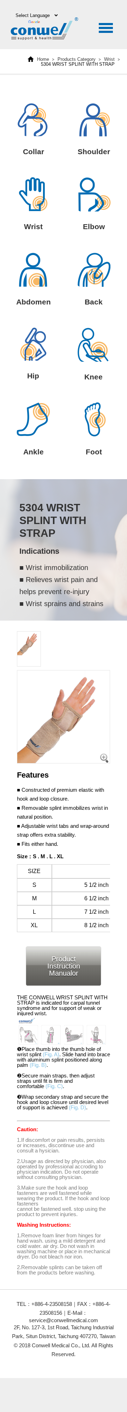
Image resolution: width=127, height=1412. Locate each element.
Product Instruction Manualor (63, 966)
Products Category (77, 59)
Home (43, 59)
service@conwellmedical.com (63, 1320)
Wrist (109, 59)
